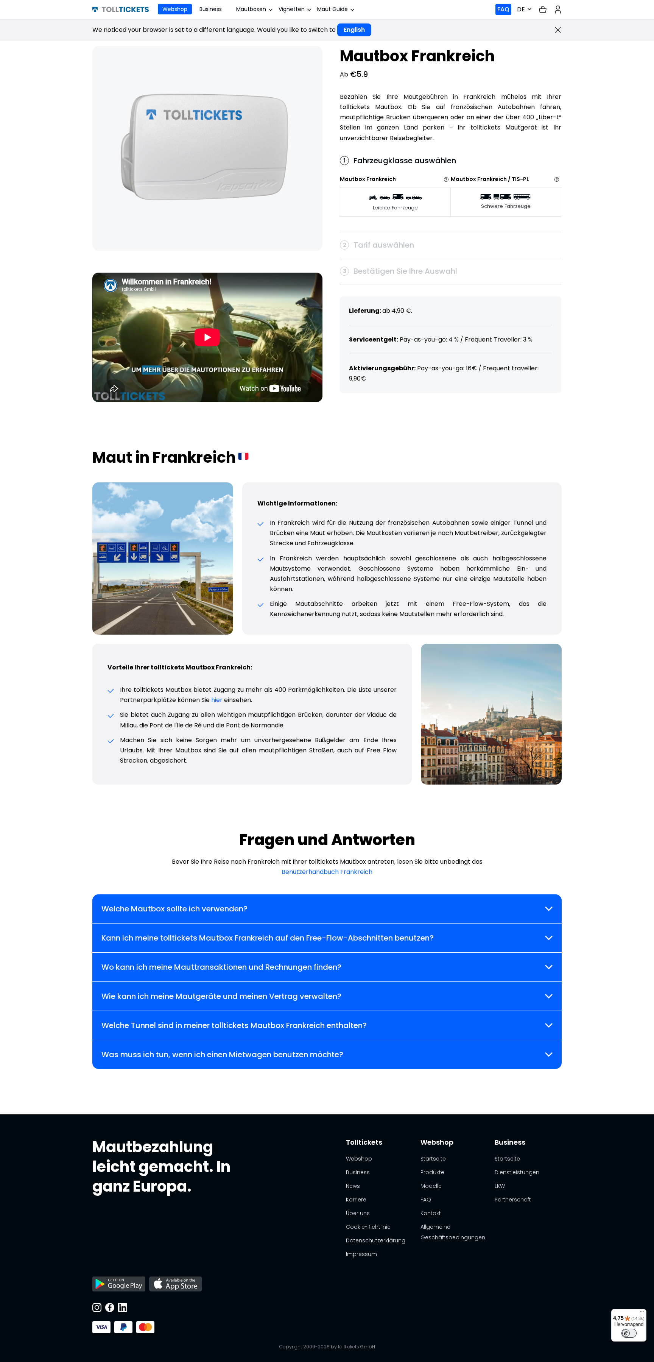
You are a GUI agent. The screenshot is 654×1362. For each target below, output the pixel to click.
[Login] (557, 9)
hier (217, 700)
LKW (500, 1186)
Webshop (174, 9)
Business (210, 9)
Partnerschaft (513, 1199)
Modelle (431, 1186)
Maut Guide (332, 9)
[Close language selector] (558, 30)
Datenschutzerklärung (375, 1240)
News (353, 1186)
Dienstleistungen (517, 1172)
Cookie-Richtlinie (368, 1227)
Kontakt (430, 1213)
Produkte (432, 1172)
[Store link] (118, 1285)
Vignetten (292, 9)
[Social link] (96, 1308)
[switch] (629, 1333)
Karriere (356, 1199)
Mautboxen (251, 9)
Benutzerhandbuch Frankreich (327, 871)
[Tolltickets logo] (120, 9)
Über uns (358, 1213)
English (354, 29)
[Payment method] (101, 1327)
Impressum (361, 1254)
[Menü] (641, 1313)
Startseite (433, 1158)
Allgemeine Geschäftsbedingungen (452, 1232)
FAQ (503, 9)
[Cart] (542, 10)
